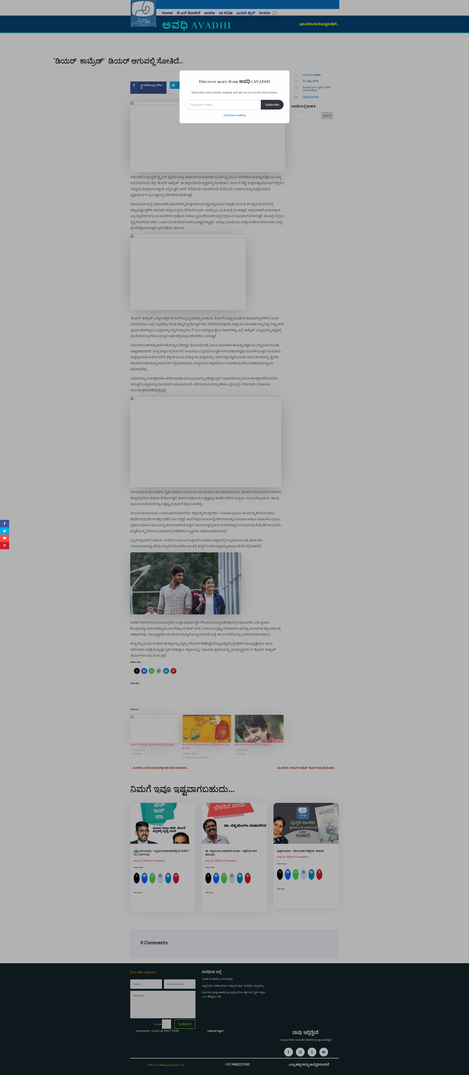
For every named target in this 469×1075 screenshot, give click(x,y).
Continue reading (234, 115)
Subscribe (272, 105)
